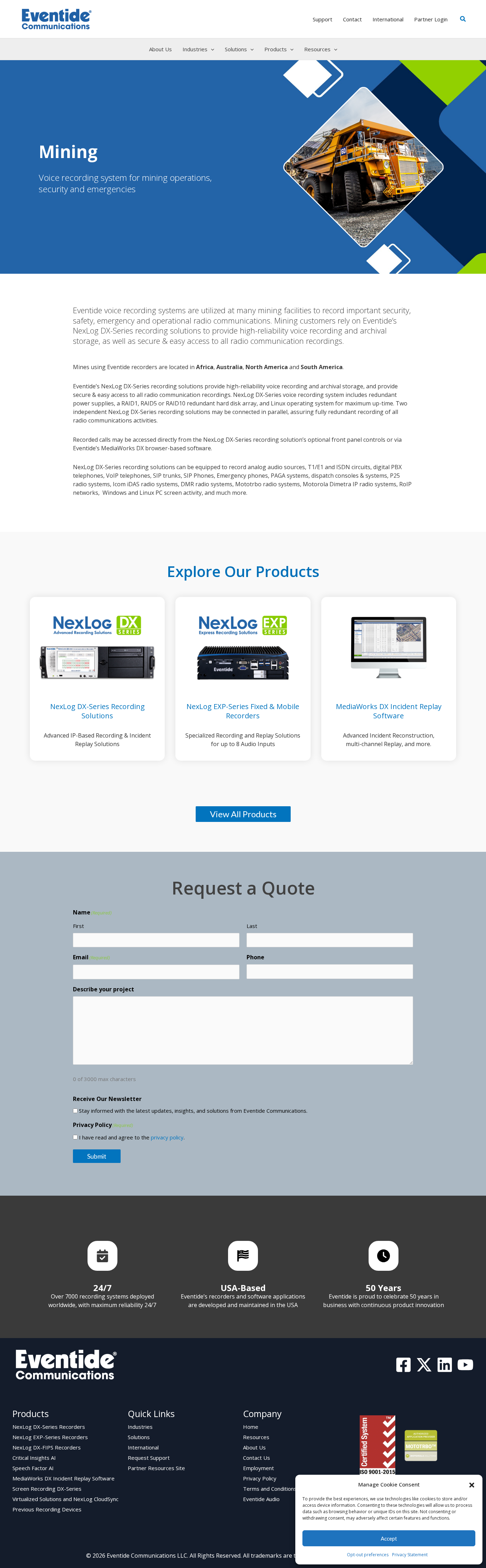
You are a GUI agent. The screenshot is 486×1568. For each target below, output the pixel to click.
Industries (140, 1426)
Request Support (149, 1457)
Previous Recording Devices (46, 1509)
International (143, 1447)
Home (250, 1426)
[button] (471, 1484)
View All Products (243, 814)
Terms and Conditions (270, 1488)
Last (252, 925)
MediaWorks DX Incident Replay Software (63, 1478)
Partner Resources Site (156, 1468)
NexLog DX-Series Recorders (48, 1426)
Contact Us (256, 1457)
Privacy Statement (410, 1555)
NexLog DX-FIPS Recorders (46, 1447)
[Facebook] (403, 1365)
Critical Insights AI (34, 1457)
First (78, 925)
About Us (254, 1447)
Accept (389, 1538)
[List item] (102, 1255)
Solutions (139, 1437)
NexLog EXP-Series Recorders (50, 1437)
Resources (256, 1437)
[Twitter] (424, 1365)
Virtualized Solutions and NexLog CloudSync (65, 1499)
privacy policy (167, 1137)
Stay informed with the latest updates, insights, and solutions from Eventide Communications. (193, 1110)
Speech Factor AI (33, 1468)
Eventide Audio (261, 1499)
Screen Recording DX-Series (46, 1488)
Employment (258, 1468)
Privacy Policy (259, 1478)
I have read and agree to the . (132, 1137)
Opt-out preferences (368, 1555)
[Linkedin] (445, 1365)
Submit (96, 1156)
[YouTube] (465, 1365)
